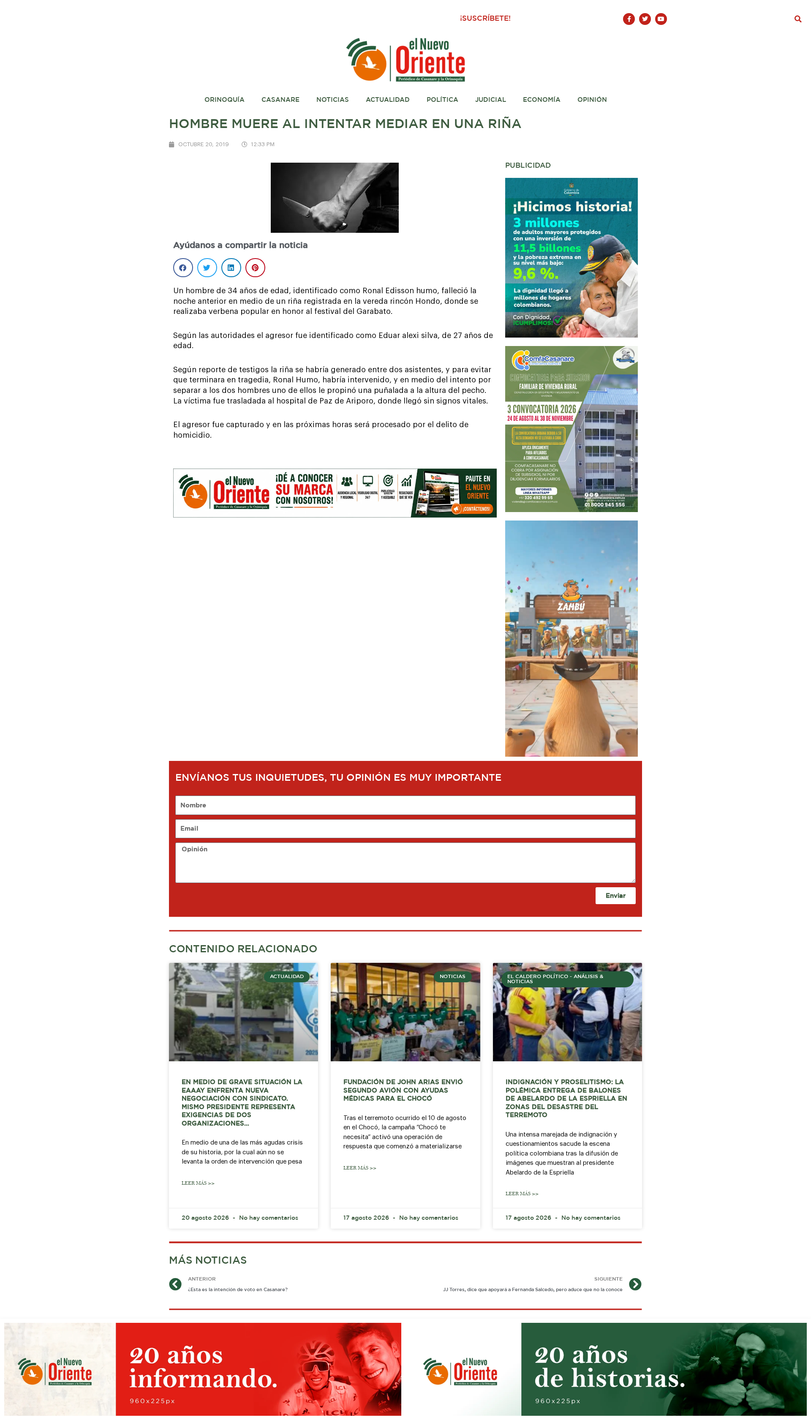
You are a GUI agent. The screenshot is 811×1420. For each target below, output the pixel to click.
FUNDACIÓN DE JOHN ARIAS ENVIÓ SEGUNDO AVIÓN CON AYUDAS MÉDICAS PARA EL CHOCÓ (403, 1090)
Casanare (280, 100)
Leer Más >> (198, 1183)
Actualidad (388, 100)
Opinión (592, 100)
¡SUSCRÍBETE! (485, 19)
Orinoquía (224, 100)
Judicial (490, 100)
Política (442, 100)
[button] (798, 19)
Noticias (332, 100)
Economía (542, 100)
